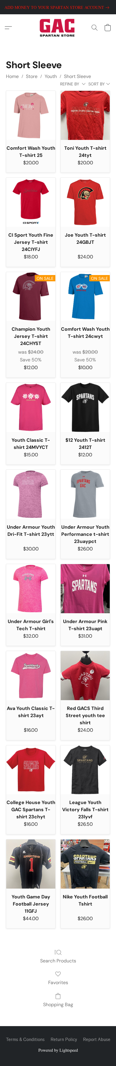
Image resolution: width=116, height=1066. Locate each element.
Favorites (58, 982)
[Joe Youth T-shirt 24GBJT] (85, 202)
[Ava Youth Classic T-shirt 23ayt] (30, 675)
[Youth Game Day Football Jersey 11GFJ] (30, 864)
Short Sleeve (77, 76)
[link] (58, 7)
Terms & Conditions (25, 1039)
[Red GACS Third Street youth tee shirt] (85, 675)
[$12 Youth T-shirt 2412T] (85, 407)
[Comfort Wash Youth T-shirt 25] (30, 115)
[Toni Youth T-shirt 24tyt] (85, 115)
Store (31, 76)
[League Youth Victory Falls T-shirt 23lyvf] (85, 770)
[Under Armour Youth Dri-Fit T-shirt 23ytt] (30, 494)
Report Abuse (96, 1039)
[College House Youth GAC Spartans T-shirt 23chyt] (30, 770)
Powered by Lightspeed (58, 1050)
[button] (58, 27)
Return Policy (64, 1039)
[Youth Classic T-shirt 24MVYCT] (30, 407)
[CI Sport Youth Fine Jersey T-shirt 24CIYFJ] (30, 202)
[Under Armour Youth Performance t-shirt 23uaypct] (85, 494)
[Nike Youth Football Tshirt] (85, 864)
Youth (51, 76)
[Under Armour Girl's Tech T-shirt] (30, 588)
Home (12, 76)
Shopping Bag (58, 1004)
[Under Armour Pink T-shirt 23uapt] (85, 588)
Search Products (58, 961)
